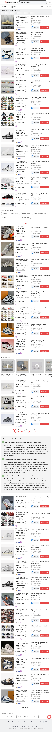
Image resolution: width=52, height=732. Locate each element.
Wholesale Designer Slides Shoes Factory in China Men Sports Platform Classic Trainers (22, 397)
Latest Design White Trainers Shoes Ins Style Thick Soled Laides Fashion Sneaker (22, 65)
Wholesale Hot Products (30, 721)
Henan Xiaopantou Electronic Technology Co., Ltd (39, 643)
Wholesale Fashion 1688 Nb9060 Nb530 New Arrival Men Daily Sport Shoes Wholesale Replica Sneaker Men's (22, 594)
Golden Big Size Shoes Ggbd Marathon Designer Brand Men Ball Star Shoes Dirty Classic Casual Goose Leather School (22, 276)
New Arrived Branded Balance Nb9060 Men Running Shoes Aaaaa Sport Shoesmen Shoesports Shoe (22, 33)
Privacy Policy (30, 726)
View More (25, 708)
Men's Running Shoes (36, 213)
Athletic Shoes (19, 13)
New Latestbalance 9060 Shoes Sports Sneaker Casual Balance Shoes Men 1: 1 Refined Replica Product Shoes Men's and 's (22, 259)
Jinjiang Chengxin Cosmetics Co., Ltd (39, 610)
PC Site (46, 721)
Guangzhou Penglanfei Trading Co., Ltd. (40, 497)
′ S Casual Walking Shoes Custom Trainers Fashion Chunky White (22, 529)
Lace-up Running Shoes (21, 413)
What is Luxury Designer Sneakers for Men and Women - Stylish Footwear (7, 375)
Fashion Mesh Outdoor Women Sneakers (28, 717)
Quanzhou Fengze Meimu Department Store (38, 98)
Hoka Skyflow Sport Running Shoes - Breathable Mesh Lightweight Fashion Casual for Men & (22, 81)
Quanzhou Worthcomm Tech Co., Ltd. (39, 309)
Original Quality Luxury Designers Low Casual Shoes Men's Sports (21, 690)
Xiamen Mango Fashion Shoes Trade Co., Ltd (40, 65)
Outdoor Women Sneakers (9, 717)
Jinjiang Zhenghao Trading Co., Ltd (40, 17)
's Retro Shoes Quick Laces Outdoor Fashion (21, 545)
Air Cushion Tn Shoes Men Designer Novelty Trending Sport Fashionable (21, 194)
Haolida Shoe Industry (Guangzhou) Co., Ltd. (37, 341)
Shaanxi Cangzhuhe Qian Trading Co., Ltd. (38, 292)
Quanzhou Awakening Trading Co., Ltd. (40, 659)
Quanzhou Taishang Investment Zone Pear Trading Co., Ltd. (40, 578)
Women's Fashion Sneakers (22, 217)
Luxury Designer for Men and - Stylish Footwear (22, 16)
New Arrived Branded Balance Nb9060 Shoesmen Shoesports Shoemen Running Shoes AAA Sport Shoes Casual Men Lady (22, 227)
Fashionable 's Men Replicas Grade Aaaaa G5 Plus (21, 292)
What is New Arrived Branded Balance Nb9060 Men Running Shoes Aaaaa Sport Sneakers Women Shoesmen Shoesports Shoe (22, 375)
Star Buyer (40, 721)
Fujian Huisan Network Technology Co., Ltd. (37, 33)
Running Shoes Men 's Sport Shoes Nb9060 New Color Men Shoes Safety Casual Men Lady (22, 243)
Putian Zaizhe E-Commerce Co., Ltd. (40, 82)
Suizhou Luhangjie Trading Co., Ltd (40, 675)
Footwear (26, 13)
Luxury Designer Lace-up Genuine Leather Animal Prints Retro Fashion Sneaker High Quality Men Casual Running (22, 97)
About (14, 726)
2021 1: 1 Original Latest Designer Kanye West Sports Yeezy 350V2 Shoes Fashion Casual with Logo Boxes (22, 308)
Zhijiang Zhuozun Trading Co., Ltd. (39, 178)
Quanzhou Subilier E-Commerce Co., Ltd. (40, 276)
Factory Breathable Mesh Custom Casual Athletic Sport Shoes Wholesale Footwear (22, 340)
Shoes (2, 13)
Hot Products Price (17, 721)
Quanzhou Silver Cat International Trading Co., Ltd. (39, 49)
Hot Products (7, 721)
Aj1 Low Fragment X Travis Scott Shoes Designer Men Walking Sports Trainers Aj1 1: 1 (22, 49)
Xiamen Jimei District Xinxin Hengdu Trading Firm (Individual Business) (40, 692)
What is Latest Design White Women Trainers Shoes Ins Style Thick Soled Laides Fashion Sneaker (36, 375)
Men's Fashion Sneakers (21, 213)
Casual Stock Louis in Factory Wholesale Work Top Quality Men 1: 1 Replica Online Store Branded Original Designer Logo (22, 578)
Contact (37, 726)
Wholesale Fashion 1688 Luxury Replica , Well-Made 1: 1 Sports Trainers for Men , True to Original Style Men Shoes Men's (22, 324)
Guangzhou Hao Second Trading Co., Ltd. (40, 514)
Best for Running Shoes (21, 162)
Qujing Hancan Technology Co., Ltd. (40, 130)
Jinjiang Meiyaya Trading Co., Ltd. (39, 194)
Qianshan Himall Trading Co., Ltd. (39, 397)
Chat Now (36, 27)
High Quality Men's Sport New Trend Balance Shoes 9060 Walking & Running (22, 497)
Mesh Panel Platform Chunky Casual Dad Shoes (22, 381)
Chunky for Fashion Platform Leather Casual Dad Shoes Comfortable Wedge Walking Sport (22, 561)
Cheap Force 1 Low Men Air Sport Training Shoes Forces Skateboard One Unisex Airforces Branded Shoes (22, 178)
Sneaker (7, 13)
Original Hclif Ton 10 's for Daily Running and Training (22, 642)
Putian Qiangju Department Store (39, 244)
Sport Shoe (13, 13)
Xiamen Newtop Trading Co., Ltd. (39, 381)
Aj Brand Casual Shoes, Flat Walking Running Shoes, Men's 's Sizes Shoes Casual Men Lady (22, 626)
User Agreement (21, 726)
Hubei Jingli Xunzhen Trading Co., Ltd (39, 228)
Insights (26, 724)
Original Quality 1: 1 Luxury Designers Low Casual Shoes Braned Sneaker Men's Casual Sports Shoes (21, 658)
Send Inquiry (20, 26)
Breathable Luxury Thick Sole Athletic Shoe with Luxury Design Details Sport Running (22, 674)
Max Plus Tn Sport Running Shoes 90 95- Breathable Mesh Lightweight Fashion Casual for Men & (22, 113)
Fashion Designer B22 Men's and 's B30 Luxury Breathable (21, 610)
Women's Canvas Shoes (38, 217)
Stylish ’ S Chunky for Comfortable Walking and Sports (22, 145)
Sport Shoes (32, 13)
